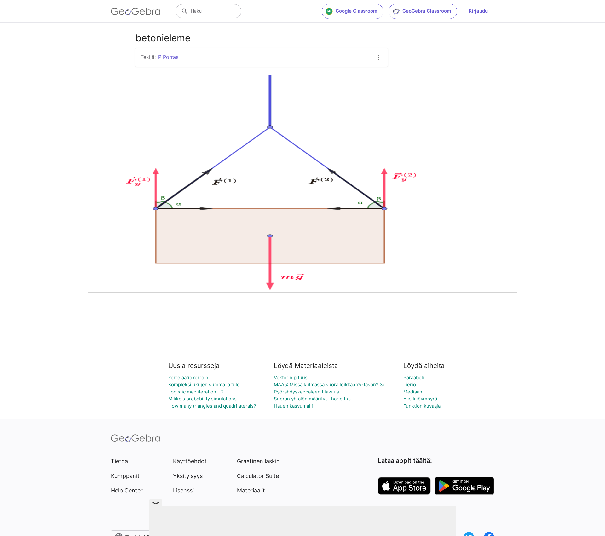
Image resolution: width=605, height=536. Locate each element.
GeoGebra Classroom (426, 11)
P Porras (168, 57)
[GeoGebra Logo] (135, 11)
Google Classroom (356, 11)
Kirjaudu (478, 11)
